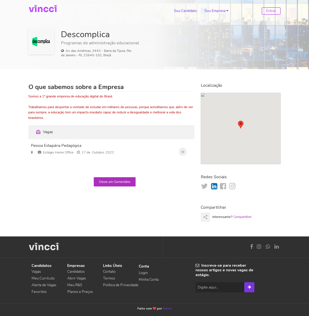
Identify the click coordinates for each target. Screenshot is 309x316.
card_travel (38, 132)
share (205, 217)
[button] (240, 124)
